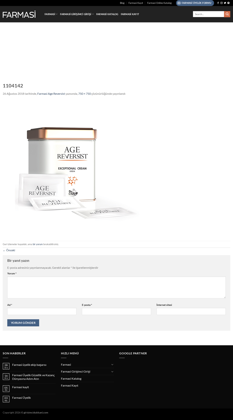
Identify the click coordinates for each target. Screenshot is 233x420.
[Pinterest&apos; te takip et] (228, 3)
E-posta (87, 304)
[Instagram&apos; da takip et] (221, 3)
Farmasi (50, 14)
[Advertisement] (116, 49)
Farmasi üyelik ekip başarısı (29, 364)
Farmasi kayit (20, 387)
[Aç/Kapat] (112, 364)
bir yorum (38, 244)
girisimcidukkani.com (36, 412)
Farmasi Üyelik (21, 397)
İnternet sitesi (164, 304)
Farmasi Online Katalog (159, 2)
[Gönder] (227, 14)
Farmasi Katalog (107, 14)
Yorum (12, 273)
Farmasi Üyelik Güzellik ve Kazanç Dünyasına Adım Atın (33, 376)
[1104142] (71, 168)
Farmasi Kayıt (136, 2)
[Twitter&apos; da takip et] (225, 3)
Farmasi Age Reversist (51, 93)
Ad (9, 304)
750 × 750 (84, 93)
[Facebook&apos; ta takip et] (218, 3)
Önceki (9, 250)
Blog (122, 2)
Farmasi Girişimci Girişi (75, 14)
